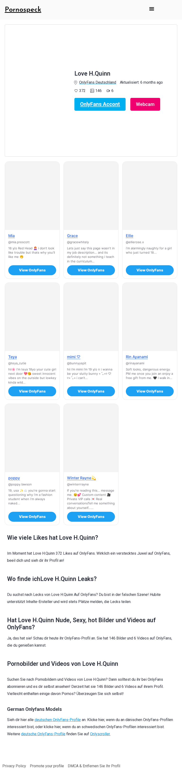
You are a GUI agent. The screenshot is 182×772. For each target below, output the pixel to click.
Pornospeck (23, 10)
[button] (151, 9)
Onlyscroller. (100, 734)
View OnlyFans (32, 270)
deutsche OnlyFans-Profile (43, 734)
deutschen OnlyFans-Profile (58, 719)
